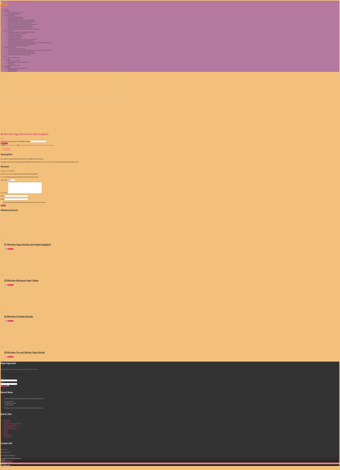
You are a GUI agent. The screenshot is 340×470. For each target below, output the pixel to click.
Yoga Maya (7, 420)
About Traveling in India (13, 57)
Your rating (4, 180)
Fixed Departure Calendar (14, 14)
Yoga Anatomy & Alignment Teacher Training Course (20, 27)
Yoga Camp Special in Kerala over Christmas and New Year (22, 44)
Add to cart (4, 143)
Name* (2, 379)
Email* (2, 382)
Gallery (6, 430)
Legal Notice (7, 437)
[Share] (3, 467)
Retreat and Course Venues (14, 60)
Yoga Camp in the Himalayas (15, 35)
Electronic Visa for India (13, 65)
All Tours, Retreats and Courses (15, 12)
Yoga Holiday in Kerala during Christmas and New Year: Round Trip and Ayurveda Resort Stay (30, 42)
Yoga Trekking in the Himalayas (15, 36)
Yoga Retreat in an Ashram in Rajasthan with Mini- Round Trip (22, 39)
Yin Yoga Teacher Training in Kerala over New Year (20, 26)
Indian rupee (6, 465)
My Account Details (12, 71)
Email (2, 199)
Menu (2, 7)
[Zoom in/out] (6, 467)
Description (7, 148)
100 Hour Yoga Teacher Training (15, 18)
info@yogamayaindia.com (17, 1)
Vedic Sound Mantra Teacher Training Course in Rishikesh (21, 20)
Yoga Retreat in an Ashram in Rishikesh (17, 33)
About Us (6, 9)
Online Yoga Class (11, 145)
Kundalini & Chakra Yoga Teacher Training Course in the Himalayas (24, 29)
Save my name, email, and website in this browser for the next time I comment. (24, 202)
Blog (9, 59)
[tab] (171, 148)
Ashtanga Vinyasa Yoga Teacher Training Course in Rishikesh (22, 24)
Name (3, 196)
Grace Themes (10, 460)
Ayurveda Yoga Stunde (26, 145)
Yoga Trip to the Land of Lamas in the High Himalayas (20, 41)
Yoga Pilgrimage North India (14, 38)
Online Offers (7, 66)
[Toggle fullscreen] (4, 467)
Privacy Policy (8, 435)
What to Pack (11, 63)
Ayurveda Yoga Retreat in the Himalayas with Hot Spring (21, 51)
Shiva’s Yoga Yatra (8, 30)
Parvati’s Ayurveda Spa (9, 47)
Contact (6, 433)
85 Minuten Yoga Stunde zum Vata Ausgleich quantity (15, 141)
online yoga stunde (38, 145)
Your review (4, 193)
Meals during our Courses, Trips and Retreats (18, 62)
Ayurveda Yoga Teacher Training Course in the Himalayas (21, 21)
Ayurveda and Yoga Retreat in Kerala (16, 48)
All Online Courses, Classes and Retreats (17, 68)
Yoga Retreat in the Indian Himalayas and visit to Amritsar (21, 32)
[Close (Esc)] (1, 467)
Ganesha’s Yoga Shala (9, 15)
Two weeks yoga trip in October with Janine (18, 45)
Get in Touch (4, 5)
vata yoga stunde (49, 145)
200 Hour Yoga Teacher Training (15, 17)
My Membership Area (13, 69)
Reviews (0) (7, 150)
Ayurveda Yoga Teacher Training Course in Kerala (19, 23)
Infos (5, 56)
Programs (6, 11)
